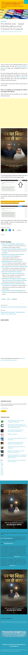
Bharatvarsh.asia (7, 644)
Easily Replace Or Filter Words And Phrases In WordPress (14, 306)
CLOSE (26, 1)
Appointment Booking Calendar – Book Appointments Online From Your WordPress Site (13, 312)
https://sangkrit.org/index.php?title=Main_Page (9, 638)
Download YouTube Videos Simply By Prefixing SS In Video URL (16, 421)
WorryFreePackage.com (18, 644)
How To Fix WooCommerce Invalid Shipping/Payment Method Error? (15, 443)
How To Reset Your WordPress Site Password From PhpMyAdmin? (15, 430)
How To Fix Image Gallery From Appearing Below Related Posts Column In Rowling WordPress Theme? (17, 456)
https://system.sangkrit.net (6, 538)
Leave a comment (18, 31)
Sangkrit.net (16, 556)
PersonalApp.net (14, 646)
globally (15, 2)
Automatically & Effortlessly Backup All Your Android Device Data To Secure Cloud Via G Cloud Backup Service (17, 426)
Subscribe (4, 411)
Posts (8, 299)
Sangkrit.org (12, 565)
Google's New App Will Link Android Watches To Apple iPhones (16, 451)
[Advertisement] (14, 49)
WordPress (3, 21)
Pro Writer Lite (23, 76)
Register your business (7, 2)
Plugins (3, 299)
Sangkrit (11, 31)
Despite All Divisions (12, 434)
